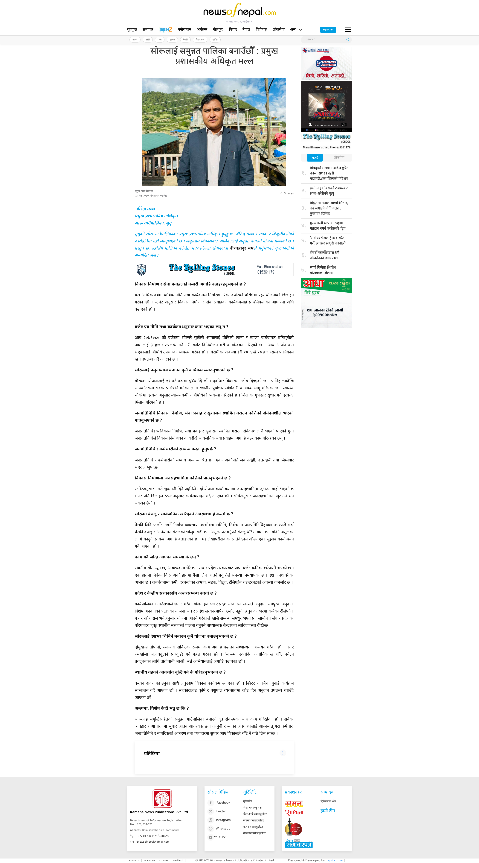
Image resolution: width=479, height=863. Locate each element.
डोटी (148, 39)
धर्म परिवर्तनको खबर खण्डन (325, 255)
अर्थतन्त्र (202, 29)
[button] (348, 29)
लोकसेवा (279, 29)
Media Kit (178, 860)
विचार (233, 29)
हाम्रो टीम (328, 811)
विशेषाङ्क (261, 29)
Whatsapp (223, 829)
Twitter (221, 812)
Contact (163, 860)
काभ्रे (135, 39)
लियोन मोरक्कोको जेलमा (323, 270)
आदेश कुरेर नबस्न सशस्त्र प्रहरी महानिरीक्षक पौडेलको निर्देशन (329, 173)
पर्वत (159, 39)
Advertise (149, 860)
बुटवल (172, 39)
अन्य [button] (293, 29)
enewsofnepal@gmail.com (153, 842)
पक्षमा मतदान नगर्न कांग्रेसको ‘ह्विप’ (328, 226)
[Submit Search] (348, 39)
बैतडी (185, 39)
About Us (134, 860)
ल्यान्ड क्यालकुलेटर (253, 821)
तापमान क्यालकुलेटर (254, 833)
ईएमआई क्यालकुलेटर (255, 814)
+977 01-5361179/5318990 (152, 836)
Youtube (220, 837)
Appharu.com (335, 860)
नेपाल (246, 29)
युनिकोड (247, 802)
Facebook (223, 803)
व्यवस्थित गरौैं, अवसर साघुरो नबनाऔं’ (328, 241)
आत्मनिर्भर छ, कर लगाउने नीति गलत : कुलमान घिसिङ (329, 208)
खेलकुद (218, 29)
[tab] (315, 158)
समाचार (148, 29)
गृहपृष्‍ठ (132, 29)
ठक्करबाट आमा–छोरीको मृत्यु (329, 191)
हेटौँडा (215, 39)
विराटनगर (200, 39)
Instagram (223, 820)
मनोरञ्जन (184, 29)
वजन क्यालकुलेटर (253, 827)
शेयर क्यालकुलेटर (252, 808)
